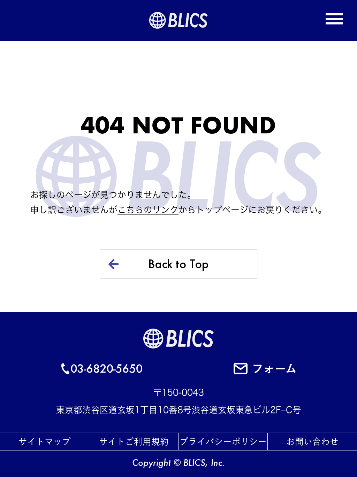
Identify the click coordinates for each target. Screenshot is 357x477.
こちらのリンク (147, 209)
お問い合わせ (312, 441)
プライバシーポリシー (223, 441)
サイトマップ (44, 441)
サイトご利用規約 (134, 441)
